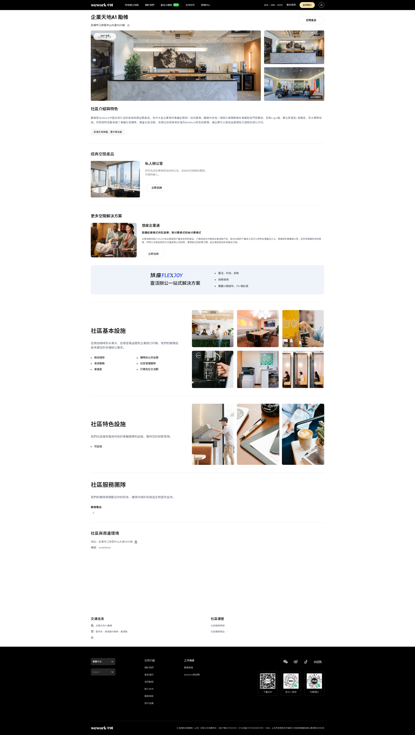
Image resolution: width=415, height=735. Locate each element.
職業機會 (188, 667)
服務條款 (149, 696)
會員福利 (149, 674)
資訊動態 (149, 682)
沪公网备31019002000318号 (251, 728)
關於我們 (149, 667)
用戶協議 (149, 703)
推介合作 (149, 689)
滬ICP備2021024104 (227, 728)
